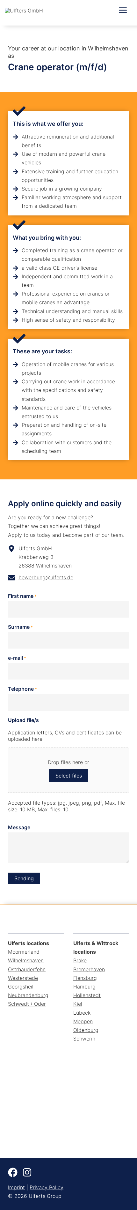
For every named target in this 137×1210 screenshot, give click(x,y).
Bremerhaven (89, 969)
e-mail (17, 658)
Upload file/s (23, 720)
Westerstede (23, 978)
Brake (80, 960)
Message (19, 827)
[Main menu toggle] (122, 10)
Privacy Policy (46, 1187)
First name (22, 596)
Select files (68, 775)
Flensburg (85, 978)
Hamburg (84, 986)
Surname (20, 627)
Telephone (22, 689)
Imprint (16, 1187)
